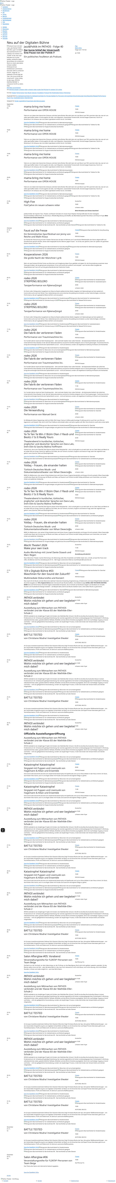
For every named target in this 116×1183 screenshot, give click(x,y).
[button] (58, 42)
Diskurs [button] (61, 93)
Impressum (111, 1181)
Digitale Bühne (7, 9)
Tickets (77, 106)
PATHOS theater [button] (14, 89)
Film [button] (50, 93)
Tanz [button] (26, 93)
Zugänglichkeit (7, 18)
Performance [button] (20, 93)
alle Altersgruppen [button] (39, 101)
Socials (40, 1181)
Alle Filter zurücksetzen (14, 88)
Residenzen (6, 11)
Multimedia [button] (55, 93)
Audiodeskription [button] (19, 98)
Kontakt (5, 1181)
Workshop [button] (67, 93)
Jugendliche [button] (22, 101)
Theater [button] (14, 93)
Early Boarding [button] (88, 96)
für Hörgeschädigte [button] (50, 96)
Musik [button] (29, 93)
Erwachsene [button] (30, 101)
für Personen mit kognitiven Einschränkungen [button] (70, 96)
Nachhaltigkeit (7, 20)
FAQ (4, 22)
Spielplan (5, 7)
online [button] (60, 89)
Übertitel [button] (27, 98)
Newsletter (6, 24)
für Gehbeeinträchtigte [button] (23, 96)
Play (76, 46)
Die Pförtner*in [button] (45, 89)
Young (4, 14)
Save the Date (28, 122)
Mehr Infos (78, 48)
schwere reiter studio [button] (34, 89)
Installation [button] (40, 93)
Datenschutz (75, 1181)
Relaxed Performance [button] (99, 96)
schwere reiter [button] (23, 89)
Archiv (9, 1175)
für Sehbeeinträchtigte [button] (37, 96)
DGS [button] (31, 98)
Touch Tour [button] (10, 98)
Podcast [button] (46, 93)
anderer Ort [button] (54, 89)
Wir (4, 12)
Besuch (5, 16)
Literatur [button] (34, 93)
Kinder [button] (17, 101)
